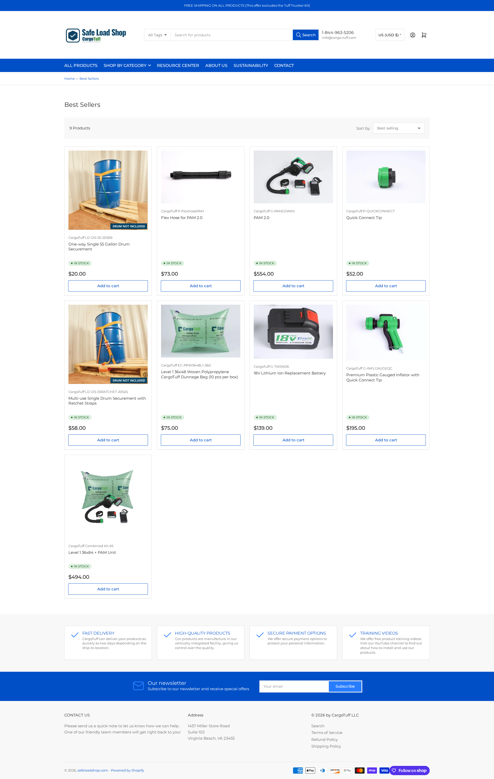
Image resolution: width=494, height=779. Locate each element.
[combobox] (245, 35)
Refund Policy (324, 739)
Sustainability (251, 65)
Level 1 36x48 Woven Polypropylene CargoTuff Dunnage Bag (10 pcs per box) (199, 374)
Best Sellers (89, 78)
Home (69, 78)
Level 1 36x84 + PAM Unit (92, 552)
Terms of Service (326, 732)
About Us (216, 65)
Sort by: (363, 128)
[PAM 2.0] (293, 177)
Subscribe (345, 686)
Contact (284, 65)
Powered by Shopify (127, 770)
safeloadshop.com (92, 770)
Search (317, 725)
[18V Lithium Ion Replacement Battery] (293, 332)
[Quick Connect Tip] (386, 177)
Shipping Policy (326, 746)
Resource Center (178, 65)
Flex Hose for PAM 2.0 (181, 217)
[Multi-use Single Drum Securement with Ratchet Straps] (108, 344)
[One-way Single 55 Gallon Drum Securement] (108, 190)
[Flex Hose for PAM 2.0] (200, 177)
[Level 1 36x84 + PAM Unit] (108, 498)
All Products (81, 65)
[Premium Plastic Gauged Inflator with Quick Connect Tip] (386, 333)
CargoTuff (76, 237)
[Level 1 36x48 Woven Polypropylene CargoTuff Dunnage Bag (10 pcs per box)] (200, 331)
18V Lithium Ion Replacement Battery (290, 373)
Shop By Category (125, 65)
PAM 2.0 (261, 217)
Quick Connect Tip (364, 217)
